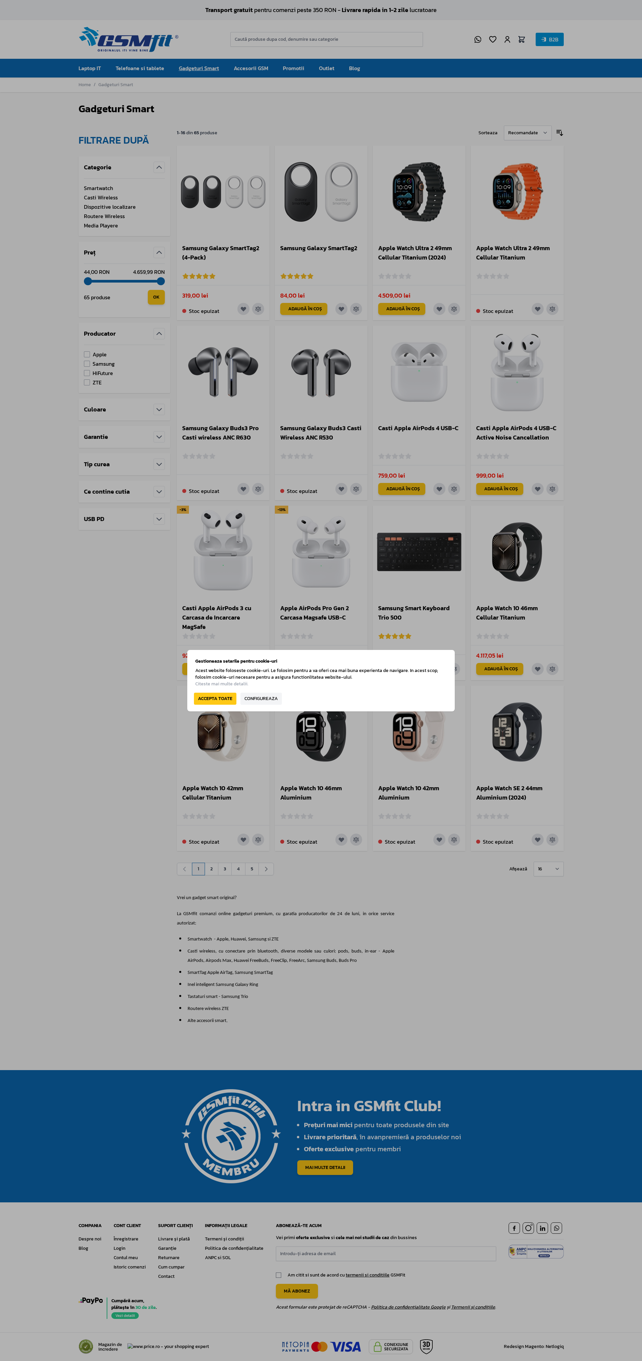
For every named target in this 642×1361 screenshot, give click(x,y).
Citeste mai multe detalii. (221, 683)
